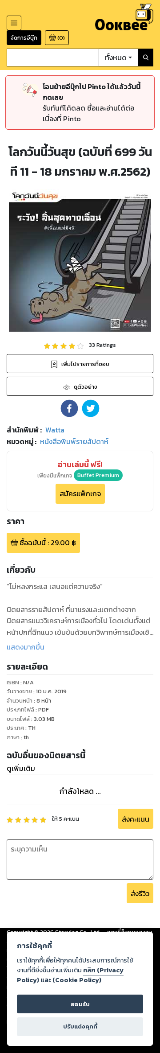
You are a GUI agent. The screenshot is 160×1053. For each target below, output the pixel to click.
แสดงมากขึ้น (25, 647)
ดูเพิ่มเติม (21, 768)
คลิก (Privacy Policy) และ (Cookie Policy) (70, 975)
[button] (69, 408)
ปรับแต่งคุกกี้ (80, 1026)
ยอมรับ (80, 1004)
